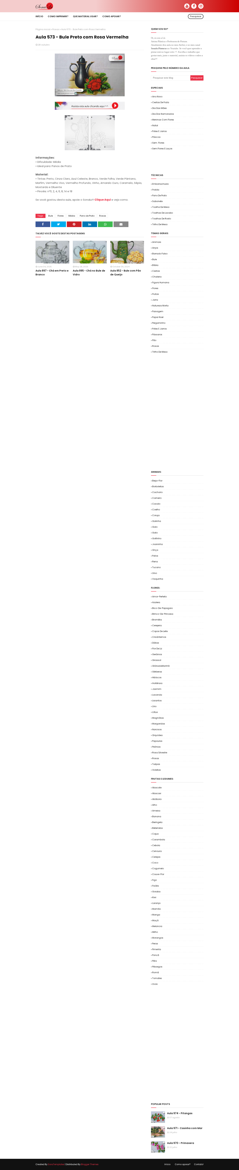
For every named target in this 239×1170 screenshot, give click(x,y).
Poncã (155, 955)
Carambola (158, 839)
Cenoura (157, 851)
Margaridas (158, 723)
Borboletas (158, 486)
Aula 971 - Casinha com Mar (184, 1128)
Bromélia (157, 619)
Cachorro (157, 492)
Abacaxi (156, 793)
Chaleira (156, 276)
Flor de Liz (157, 648)
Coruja (156, 515)
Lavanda (157, 694)
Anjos (155, 247)
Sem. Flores (158, 142)
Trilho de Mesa (159, 224)
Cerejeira (157, 625)
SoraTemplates (56, 1164)
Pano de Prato (87, 215)
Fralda (155, 189)
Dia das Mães (159, 108)
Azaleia (156, 602)
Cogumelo (158, 868)
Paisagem (157, 311)
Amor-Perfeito (159, 596)
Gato (155, 532)
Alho (154, 804)
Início (167, 1164)
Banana (156, 816)
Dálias (155, 642)
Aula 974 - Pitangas (179, 1113)
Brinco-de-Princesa (162, 613)
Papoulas (157, 741)
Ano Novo (157, 96)
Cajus (155, 833)
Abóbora (156, 799)
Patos (155, 555)
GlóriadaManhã (161, 665)
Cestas (156, 270)
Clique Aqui (102, 200)
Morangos (157, 937)
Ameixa (156, 810)
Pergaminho (158, 322)
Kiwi (154, 897)
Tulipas (156, 764)
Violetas (156, 769)
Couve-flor (158, 874)
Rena (155, 561)
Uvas (155, 983)
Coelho (156, 509)
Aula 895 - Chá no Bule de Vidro (89, 272)
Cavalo (156, 503)
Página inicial (43, 29)
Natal (155, 125)
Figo (154, 880)
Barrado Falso (159, 253)
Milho (155, 932)
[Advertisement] (192, 161)
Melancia (157, 926)
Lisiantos (157, 700)
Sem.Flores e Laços (162, 148)
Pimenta (156, 949)
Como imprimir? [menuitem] (58, 16)
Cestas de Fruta (160, 102)
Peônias (156, 746)
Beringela (157, 822)
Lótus (155, 712)
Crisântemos (159, 637)
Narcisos (157, 729)
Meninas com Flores (163, 119)
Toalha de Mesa (160, 207)
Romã (155, 972)
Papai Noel (157, 317)
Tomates (157, 978)
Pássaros (157, 334)
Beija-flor (157, 480)
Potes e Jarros (159, 131)
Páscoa (156, 137)
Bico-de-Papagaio (162, 608)
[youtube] (186, 6)
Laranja (156, 903)
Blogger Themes (90, 1164)
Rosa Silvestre (159, 752)
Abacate (156, 787)
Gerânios (157, 654)
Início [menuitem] (39, 16)
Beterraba (157, 828)
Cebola (156, 845)
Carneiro (156, 498)
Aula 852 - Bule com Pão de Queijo (125, 272)
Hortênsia (157, 683)
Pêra (154, 960)
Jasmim (156, 689)
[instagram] (200, 6)
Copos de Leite (160, 631)
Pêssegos (157, 966)
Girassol (156, 660)
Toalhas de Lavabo (162, 212)
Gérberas (157, 671)
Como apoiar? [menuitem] (111, 16)
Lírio (154, 706)
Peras (155, 943)
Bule (50, 215)
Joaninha (157, 544)
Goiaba (156, 891)
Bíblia (155, 265)
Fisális (155, 885)
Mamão (156, 908)
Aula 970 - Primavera (180, 1143)
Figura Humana (160, 282)
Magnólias (158, 717)
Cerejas (156, 856)
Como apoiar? (183, 1164)
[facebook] (193, 6)
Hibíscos (156, 677)
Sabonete (157, 201)
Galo (154, 526)
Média (71, 215)
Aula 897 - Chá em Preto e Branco (52, 272)
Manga (156, 914)
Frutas (155, 294)
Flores (61, 215)
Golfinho (156, 538)
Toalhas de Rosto (161, 218)
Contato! (198, 1164)
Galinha (156, 521)
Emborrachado (160, 183)
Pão (154, 340)
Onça (155, 549)
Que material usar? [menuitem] (85, 16)
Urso (154, 573)
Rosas (55, 29)
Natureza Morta (160, 305)
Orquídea (157, 735)
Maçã (155, 920)
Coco (155, 862)
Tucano (156, 567)
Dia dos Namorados (163, 113)
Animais (156, 242)
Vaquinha (157, 578)
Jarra (155, 299)
